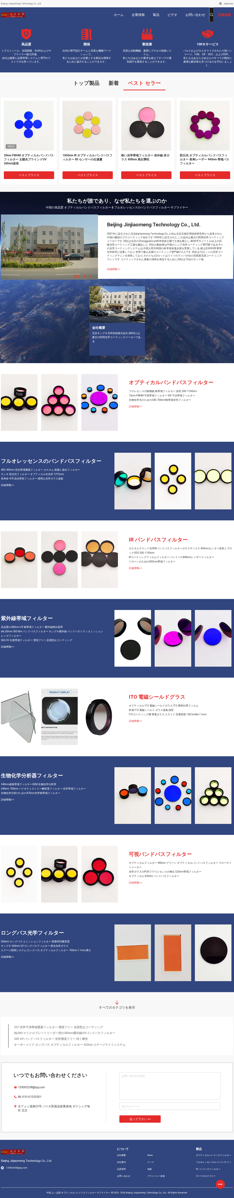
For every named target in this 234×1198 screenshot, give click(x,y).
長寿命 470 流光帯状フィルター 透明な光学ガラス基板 (32, 478)
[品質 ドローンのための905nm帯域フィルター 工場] (99, 559)
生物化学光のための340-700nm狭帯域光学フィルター (160, 399)
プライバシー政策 (156, 1176)
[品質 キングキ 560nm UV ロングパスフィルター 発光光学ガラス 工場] (173, 952)
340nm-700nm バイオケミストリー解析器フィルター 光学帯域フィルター (43, 788)
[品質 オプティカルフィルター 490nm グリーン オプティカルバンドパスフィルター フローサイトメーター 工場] (19, 874)
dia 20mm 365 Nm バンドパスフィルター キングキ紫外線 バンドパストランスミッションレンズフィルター (52, 633)
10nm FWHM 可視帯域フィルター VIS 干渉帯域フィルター (162, 395)
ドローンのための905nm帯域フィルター (152, 561)
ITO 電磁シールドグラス (157, 697)
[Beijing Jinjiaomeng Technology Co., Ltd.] (13, 14)
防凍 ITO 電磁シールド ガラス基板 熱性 (151, 710)
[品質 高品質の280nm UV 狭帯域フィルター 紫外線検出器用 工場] (132, 638)
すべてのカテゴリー (206, 1176)
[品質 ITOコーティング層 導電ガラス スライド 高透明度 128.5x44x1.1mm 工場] (99, 717)
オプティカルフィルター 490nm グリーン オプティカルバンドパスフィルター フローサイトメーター (180, 865)
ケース (150, 1162)
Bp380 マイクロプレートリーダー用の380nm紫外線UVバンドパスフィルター (64, 1033)
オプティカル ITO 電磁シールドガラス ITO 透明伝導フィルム (163, 705)
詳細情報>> (113, 269)
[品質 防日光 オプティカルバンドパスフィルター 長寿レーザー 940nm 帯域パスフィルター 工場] (205, 125)
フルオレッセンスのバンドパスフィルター (51, 461)
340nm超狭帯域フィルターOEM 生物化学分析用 (28, 784)
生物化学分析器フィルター (32, 776)
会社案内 (121, 1162)
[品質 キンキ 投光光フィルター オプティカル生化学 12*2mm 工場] (173, 481)
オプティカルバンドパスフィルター (171, 382)
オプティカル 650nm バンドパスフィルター (154, 876)
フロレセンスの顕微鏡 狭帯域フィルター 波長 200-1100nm (163, 391)
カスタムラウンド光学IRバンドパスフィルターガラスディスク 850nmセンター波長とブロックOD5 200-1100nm (180, 550)
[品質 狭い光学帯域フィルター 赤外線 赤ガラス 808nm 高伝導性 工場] (146, 125)
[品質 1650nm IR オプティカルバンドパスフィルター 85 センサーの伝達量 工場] (87, 125)
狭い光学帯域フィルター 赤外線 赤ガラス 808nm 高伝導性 (145, 157)
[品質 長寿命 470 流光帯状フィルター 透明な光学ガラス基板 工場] (213, 481)
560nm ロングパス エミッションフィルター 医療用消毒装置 (35, 941)
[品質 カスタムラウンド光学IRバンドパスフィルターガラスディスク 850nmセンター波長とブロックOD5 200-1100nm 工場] (19, 559)
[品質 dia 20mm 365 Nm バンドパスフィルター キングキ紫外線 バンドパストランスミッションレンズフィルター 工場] (173, 638)
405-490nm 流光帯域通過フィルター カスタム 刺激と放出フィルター (40, 469)
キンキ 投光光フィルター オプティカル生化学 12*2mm (32, 474)
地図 (149, 1169)
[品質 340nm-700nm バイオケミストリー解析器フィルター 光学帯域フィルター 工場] (173, 795)
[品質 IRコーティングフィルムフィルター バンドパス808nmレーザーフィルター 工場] (59, 559)
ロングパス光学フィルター (32, 933)
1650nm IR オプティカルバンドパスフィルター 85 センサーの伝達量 (87, 157)
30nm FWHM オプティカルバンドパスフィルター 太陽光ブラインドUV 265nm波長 (29, 159)
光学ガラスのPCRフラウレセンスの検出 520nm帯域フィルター (165, 871)
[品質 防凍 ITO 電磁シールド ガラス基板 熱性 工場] (59, 717)
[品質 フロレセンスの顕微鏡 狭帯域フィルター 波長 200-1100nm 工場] (19, 402)
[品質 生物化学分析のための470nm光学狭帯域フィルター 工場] (213, 795)
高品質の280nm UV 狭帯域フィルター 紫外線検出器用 (32, 627)
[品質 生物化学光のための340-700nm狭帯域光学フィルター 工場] (99, 402)
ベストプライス (29, 175)
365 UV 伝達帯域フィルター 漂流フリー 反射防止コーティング (36, 640)
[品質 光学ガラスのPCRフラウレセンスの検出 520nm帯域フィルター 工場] (59, 874)
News (150, 1155)
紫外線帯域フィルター (27, 618)
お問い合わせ (123, 1176)
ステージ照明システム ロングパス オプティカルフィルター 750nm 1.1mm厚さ (46, 950)
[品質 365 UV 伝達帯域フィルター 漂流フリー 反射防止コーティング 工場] (213, 638)
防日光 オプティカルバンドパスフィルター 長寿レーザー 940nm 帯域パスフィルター (204, 159)
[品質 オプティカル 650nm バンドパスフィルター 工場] (99, 874)
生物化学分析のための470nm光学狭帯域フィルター (30, 793)
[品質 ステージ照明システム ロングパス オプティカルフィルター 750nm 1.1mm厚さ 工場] (213, 952)
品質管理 (121, 1169)
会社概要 (121, 1155)
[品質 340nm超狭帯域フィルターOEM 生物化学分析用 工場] (132, 795)
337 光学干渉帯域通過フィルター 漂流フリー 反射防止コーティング (58, 1027)
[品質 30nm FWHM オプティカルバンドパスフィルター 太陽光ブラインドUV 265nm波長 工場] (29, 125)
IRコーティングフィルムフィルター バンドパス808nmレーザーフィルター (171, 557)
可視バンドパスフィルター (160, 854)
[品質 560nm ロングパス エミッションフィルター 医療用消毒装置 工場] (132, 952)
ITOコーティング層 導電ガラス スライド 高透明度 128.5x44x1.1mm (168, 714)
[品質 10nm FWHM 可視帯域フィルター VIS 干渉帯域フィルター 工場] (59, 402)
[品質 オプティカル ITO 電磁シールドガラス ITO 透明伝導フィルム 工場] (19, 717)
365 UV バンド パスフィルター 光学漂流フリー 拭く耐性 (51, 1039)
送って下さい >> (140, 1119)
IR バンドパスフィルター (158, 540)
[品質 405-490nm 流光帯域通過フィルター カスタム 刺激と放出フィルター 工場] (132, 481)
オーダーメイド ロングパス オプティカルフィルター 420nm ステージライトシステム (70, 1044)
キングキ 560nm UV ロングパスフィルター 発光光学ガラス (34, 945)
